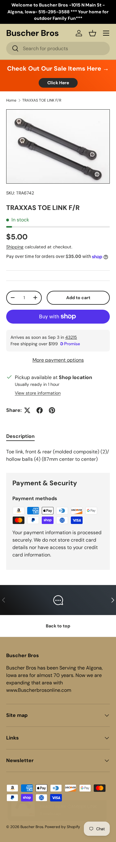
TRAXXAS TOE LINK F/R (41, 100)
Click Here (58, 82)
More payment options (58, 360)
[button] (92, 33)
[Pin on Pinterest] (52, 410)
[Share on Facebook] (39, 410)
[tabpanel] (58, 455)
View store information (38, 393)
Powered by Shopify (62, 826)
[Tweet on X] (27, 410)
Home (11, 100)
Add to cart (78, 297)
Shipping (15, 247)
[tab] (20, 436)
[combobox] (58, 48)
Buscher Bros (31, 826)
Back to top (58, 626)
